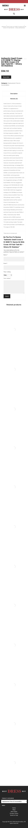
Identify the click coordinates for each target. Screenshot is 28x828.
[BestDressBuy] (14, 9)
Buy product (6, 77)
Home (4, 25)
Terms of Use (14, 815)
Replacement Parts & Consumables (15, 25)
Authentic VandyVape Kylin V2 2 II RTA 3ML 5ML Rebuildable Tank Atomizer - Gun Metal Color (24, 58)
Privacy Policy (14, 813)
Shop (14, 809)
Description (14, 93)
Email (6, 263)
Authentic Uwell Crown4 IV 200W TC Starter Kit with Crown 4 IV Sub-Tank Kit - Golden (26, 58)
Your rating (7, 272)
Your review (7, 278)
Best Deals (14, 811)
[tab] (14, 93)
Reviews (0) (14, 98)
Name (6, 255)
